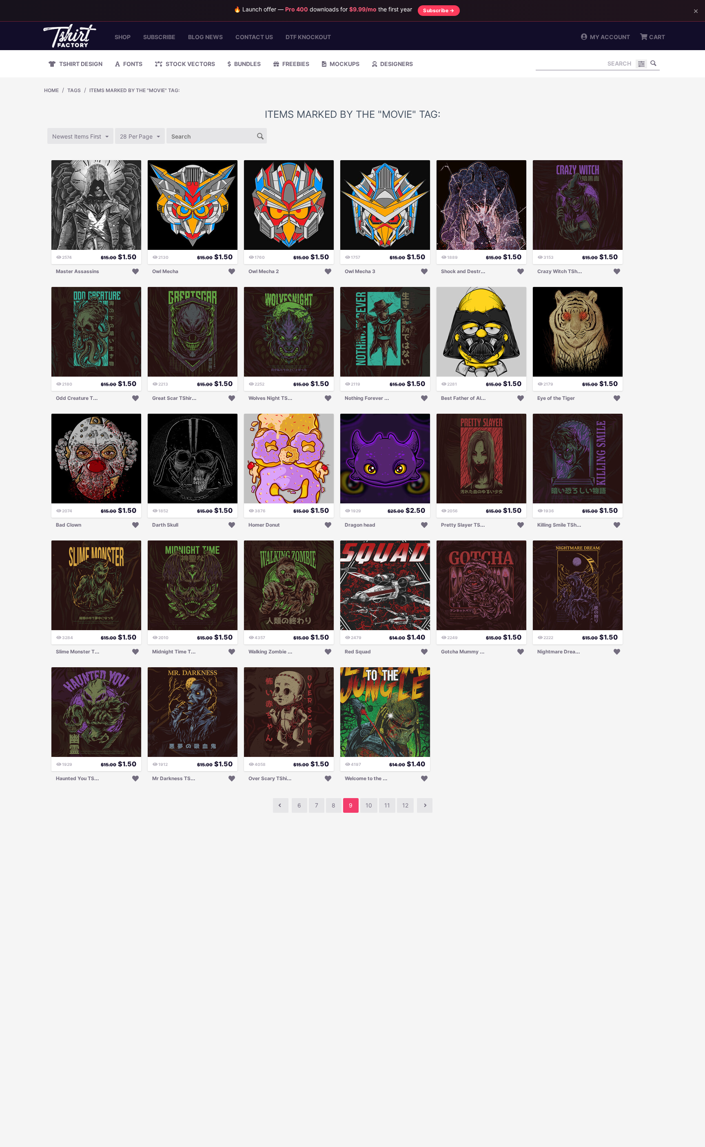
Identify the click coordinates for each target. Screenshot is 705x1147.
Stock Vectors (189, 63)
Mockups (343, 63)
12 (405, 805)
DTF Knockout (308, 36)
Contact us (254, 36)
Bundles (247, 63)
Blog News (205, 36)
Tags (74, 90)
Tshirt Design (80, 63)
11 (387, 805)
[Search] (654, 63)
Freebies (295, 63)
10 (369, 805)
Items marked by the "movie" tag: (134, 90)
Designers (396, 63)
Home (51, 90)
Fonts (132, 63)
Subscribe (159, 36)
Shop (123, 36)
